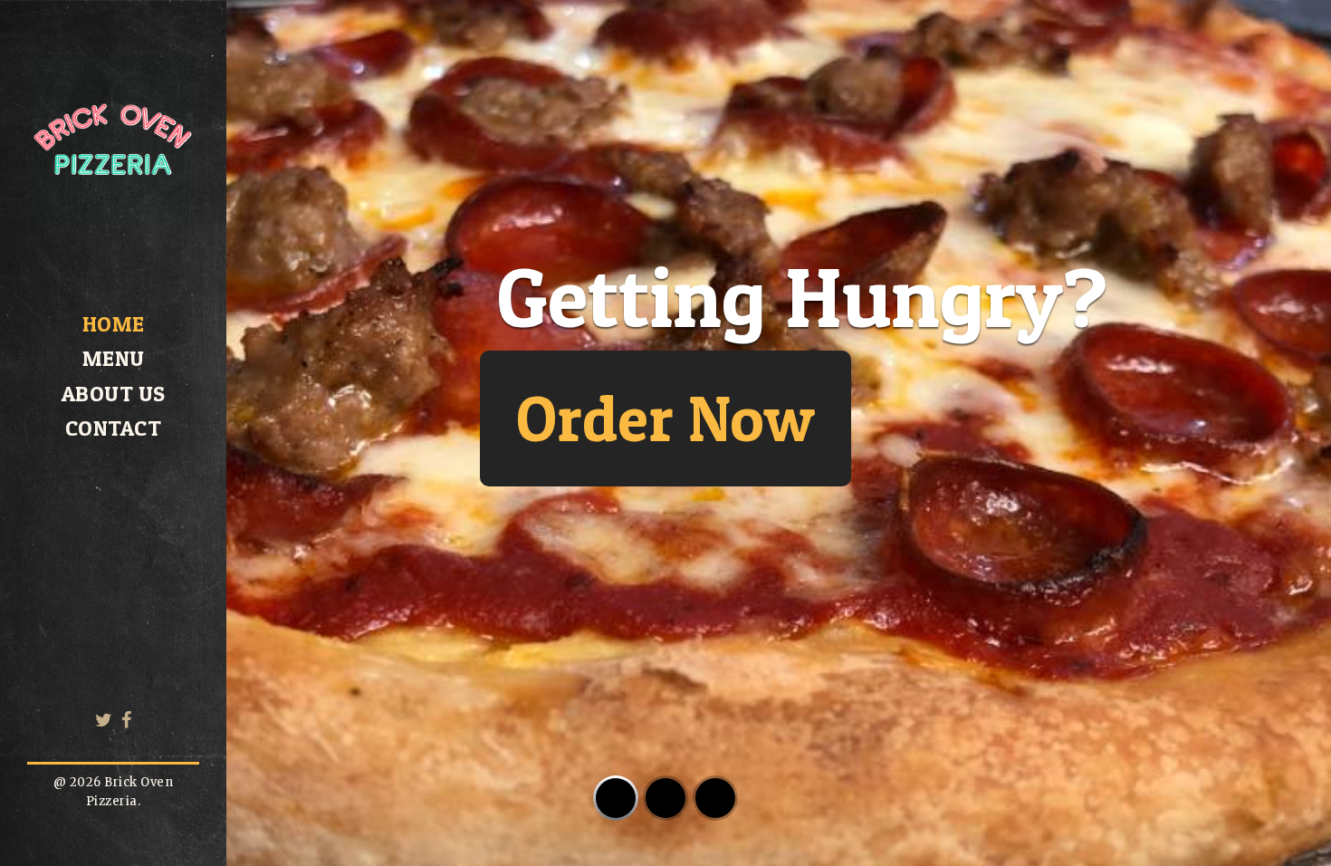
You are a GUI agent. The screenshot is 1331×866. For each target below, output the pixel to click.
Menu (113, 358)
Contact (113, 428)
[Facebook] (126, 720)
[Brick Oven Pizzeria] (113, 222)
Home (113, 324)
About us (114, 393)
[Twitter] (104, 720)
